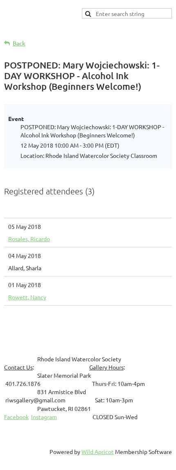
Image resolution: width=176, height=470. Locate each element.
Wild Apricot (97, 451)
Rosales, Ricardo (29, 238)
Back (19, 43)
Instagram (44, 416)
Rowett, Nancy (27, 297)
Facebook (16, 416)
